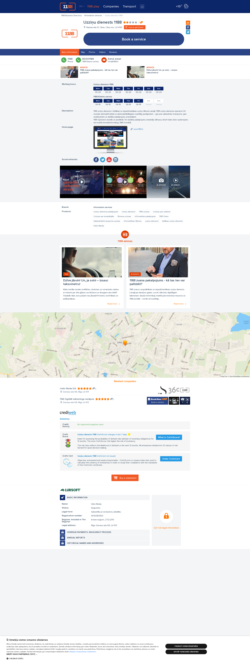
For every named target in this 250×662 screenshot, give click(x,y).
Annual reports (76, 537)
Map (83, 52)
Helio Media (99, 226)
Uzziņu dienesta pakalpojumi (106, 212)
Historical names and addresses (85, 543)
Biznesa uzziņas (124, 216)
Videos (102, 52)
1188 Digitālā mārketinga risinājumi (77, 399)
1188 (68, 6)
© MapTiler (223, 376)
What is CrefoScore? (169, 437)
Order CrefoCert (171, 458)
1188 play (93, 6)
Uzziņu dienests (128, 212)
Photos (92, 52)
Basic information (69, 52)
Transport (129, 6)
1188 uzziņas (144, 212)
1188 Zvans (163, 216)
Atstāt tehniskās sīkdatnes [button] (186, 652)
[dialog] (125, 649)
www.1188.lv (138, 129)
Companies (111, 6)
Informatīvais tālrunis (133, 221)
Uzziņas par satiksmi (161, 212)
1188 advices (125, 241)
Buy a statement (127, 478)
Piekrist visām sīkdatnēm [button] (186, 646)
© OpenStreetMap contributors (238, 376)
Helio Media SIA (68, 388)
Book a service (134, 39)
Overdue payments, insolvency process (89, 532)
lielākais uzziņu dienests (172, 221)
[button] (83, 654)
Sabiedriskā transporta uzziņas (107, 221)
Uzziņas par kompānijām (104, 216)
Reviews (113, 52)
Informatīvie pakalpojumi (145, 216)
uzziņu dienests (152, 221)
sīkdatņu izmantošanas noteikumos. (82, 652)
